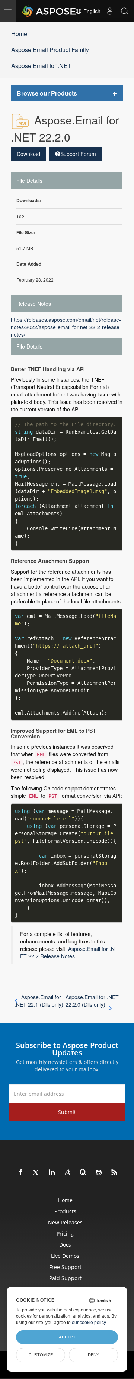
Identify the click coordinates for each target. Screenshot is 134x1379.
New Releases (65, 1222)
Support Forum (78, 154)
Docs (65, 1244)
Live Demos (65, 1255)
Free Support (65, 1266)
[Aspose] (49, 11)
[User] (109, 11)
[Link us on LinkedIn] (52, 1173)
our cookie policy (89, 1322)
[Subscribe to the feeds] (114, 1173)
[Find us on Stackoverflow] (68, 1173)
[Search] (124, 11)
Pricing (65, 1233)
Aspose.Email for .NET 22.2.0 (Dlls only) (92, 1000)
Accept (67, 1337)
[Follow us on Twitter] (36, 1173)
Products (65, 1211)
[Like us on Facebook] (21, 1173)
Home (19, 33)
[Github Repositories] (99, 1173)
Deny (93, 1355)
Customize (41, 1355)
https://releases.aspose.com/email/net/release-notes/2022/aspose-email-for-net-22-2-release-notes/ (66, 327)
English (91, 11)
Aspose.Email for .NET (41, 65)
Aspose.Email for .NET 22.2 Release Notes (67, 952)
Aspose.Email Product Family (50, 49)
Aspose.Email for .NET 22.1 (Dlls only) (39, 1000)
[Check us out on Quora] (83, 1173)
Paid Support (65, 1278)
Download (28, 154)
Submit (67, 1112)
